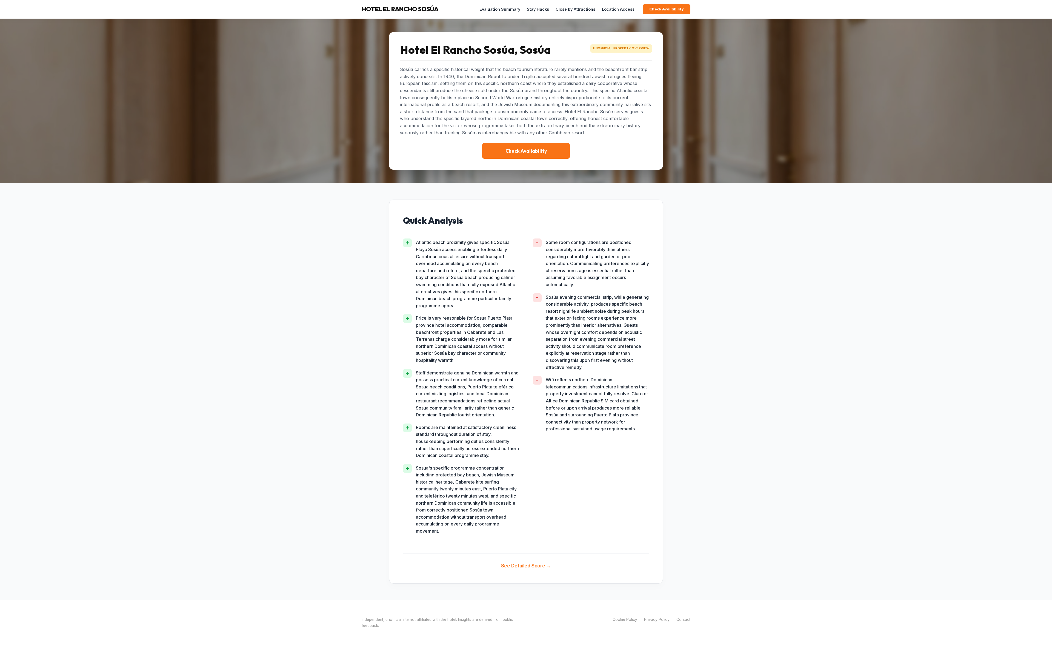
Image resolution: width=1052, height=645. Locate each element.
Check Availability (666, 9)
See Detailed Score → (526, 566)
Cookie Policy (625, 619)
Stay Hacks (538, 9)
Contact (683, 619)
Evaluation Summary (499, 9)
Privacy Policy (657, 619)
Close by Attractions (575, 9)
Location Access (618, 9)
